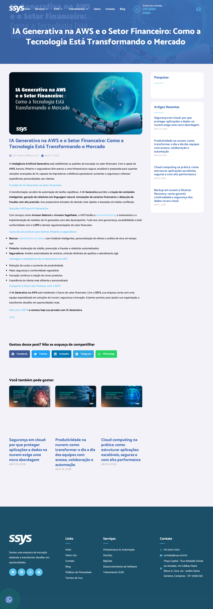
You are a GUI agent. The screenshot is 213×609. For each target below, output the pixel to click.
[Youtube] (39, 572)
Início (26, 9)
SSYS (12, 317)
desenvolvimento (106, 215)
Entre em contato (152, 5)
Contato (110, 9)
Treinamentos (77, 9)
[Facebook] (13, 572)
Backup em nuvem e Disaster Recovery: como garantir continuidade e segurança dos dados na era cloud (173, 195)
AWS (56, 9)
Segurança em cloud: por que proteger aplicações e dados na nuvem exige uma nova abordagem (28, 450)
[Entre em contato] (137, 9)
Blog (122, 9)
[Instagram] (30, 572)
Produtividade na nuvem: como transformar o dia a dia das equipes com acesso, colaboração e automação (75, 452)
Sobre (97, 9)
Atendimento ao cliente (32, 238)
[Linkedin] (21, 572)
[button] (19, 354)
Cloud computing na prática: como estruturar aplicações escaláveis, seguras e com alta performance (121, 450)
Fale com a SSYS (18, 310)
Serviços (40, 9)
